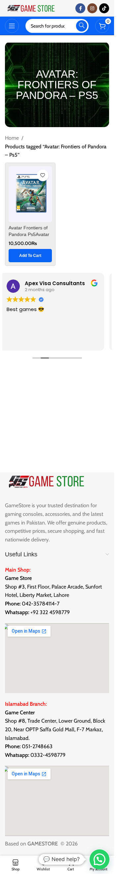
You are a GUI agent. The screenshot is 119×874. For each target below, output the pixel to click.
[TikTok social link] (104, 8)
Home (12, 138)
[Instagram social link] (92, 8)
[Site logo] (31, 8)
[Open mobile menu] (12, 26)
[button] (30, 255)
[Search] (81, 26)
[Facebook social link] (80, 8)
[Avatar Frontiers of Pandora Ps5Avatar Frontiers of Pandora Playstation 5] (30, 194)
